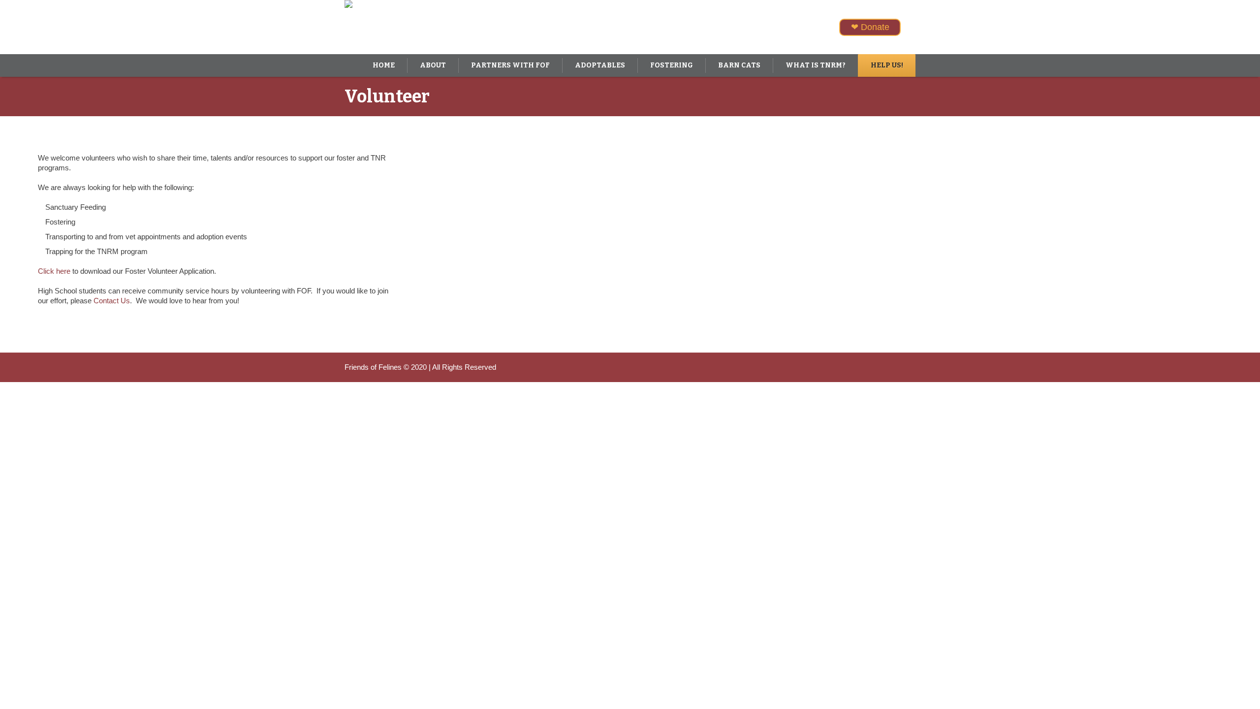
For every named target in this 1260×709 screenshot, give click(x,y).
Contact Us (112, 300)
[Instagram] (896, 367)
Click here (54, 271)
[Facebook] (881, 367)
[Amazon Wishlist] (910, 367)
